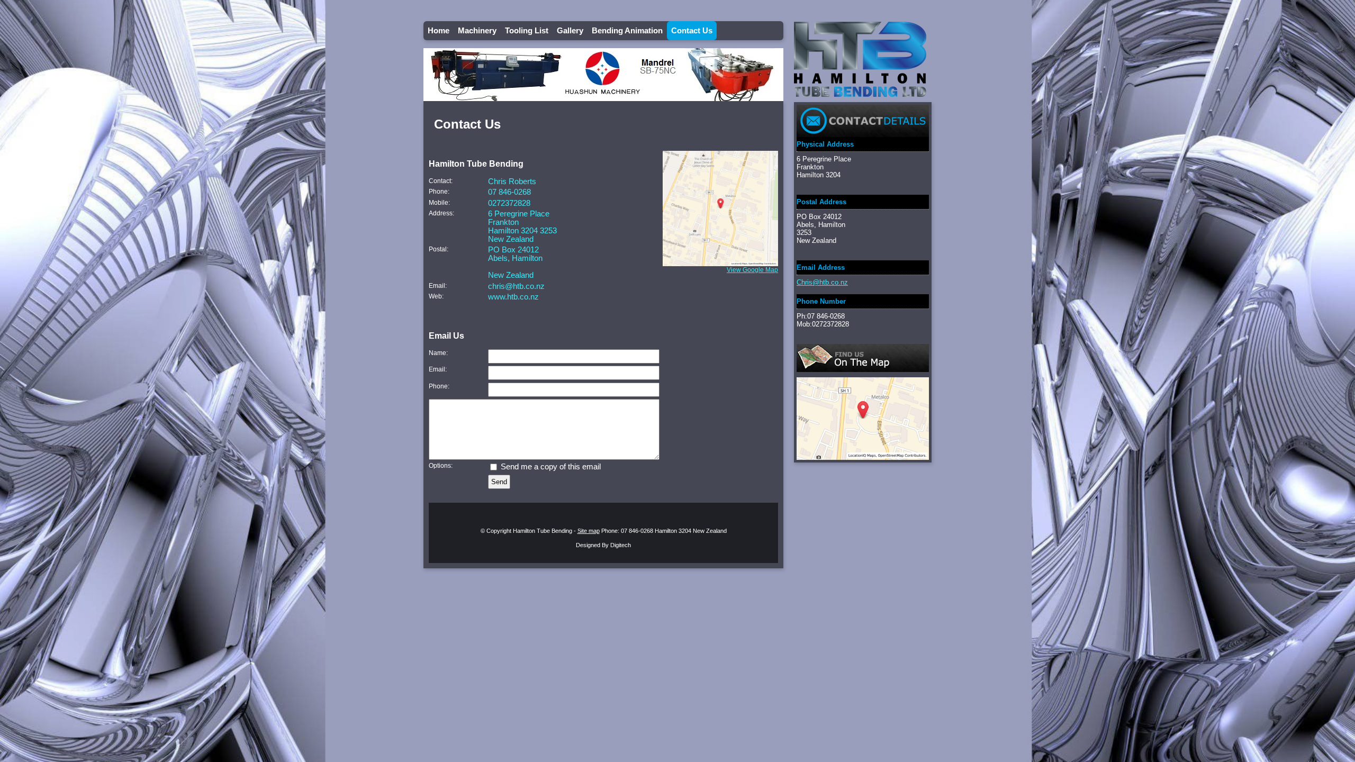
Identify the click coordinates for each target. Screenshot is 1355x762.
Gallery (570, 30)
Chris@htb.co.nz (822, 282)
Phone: (439, 386)
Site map (588, 531)
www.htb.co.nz (513, 297)
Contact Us (691, 30)
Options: (441, 465)
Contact (440, 180)
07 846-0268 (509, 192)
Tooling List (526, 30)
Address (441, 213)
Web (435, 296)
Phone (438, 191)
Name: (438, 352)
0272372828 (509, 203)
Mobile (438, 202)
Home (438, 30)
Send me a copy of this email (550, 466)
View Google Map (752, 270)
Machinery (477, 30)
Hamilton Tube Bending (542, 531)
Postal (438, 249)
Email (437, 285)
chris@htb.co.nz (516, 286)
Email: (438, 369)
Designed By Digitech (603, 545)
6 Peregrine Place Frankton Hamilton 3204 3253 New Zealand (522, 226)
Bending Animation (627, 30)
